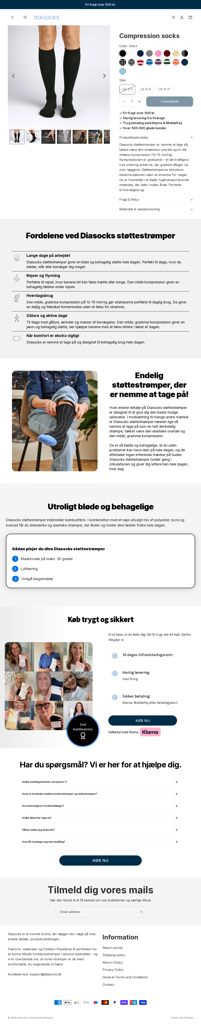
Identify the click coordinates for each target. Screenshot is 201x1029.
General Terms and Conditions (125, 977)
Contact (108, 984)
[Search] (25, 17)
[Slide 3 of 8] (48, 137)
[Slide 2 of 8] (33, 137)
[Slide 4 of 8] (64, 137)
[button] (142, 720)
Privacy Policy (113, 970)
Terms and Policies (182, 1017)
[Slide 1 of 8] (17, 137)
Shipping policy (113, 955)
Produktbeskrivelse (133, 137)
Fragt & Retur (129, 199)
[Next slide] (105, 76)
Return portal (112, 947)
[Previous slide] (12, 76)
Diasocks (22, 1017)
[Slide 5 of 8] (80, 137)
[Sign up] (141, 912)
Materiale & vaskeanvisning (139, 209)
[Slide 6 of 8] (95, 137)
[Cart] (190, 17)
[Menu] (12, 17)
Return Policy (112, 962)
